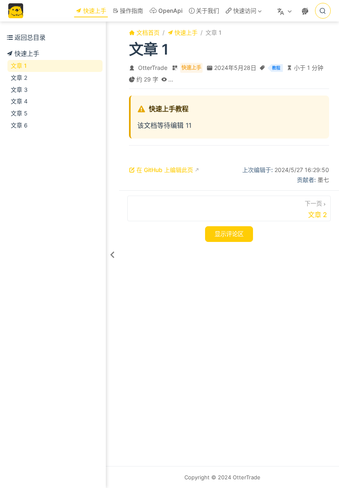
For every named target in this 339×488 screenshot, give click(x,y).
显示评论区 (229, 234)
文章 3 (19, 89)
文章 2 (19, 77)
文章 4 (19, 101)
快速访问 (242, 12)
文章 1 (19, 65)
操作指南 (131, 10)
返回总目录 (29, 37)
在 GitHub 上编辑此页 (164, 169)
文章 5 (19, 113)
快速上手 (94, 10)
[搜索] (323, 11)
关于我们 (207, 10)
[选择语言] (285, 10)
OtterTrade (152, 67)
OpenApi (170, 10)
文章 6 (19, 125)
